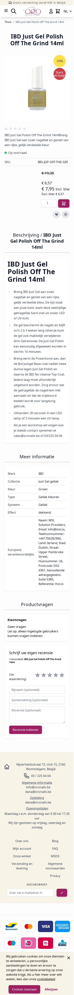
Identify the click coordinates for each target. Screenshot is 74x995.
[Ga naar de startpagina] (32, 11)
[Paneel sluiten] (68, 958)
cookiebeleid (46, 979)
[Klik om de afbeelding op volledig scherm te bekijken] (37, 88)
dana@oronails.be (38, 792)
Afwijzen (51, 989)
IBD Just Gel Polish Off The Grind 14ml (40, 22)
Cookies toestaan (24, 989)
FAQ (55, 848)
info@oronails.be (38, 787)
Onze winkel (22, 856)
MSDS (55, 856)
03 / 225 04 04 (41, 776)
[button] (16, 129)
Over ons (21, 841)
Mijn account (22, 848)
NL (66, 11)
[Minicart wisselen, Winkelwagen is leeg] (57, 11)
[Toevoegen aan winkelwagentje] (63, 203)
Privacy (55, 876)
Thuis (8, 22)
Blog (55, 841)
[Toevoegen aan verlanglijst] (56, 214)
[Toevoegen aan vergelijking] (65, 214)
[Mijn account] (51, 11)
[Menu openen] (6, 10)
